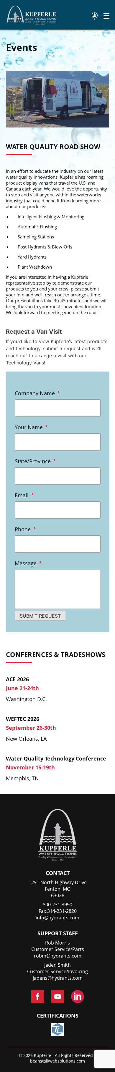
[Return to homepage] (32, 23)
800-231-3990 (57, 904)
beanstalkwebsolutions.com (57, 1061)
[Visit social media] (37, 996)
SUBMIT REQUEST (40, 616)
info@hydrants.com (57, 917)
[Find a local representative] (95, 16)
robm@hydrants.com (57, 955)
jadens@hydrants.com (58, 978)
